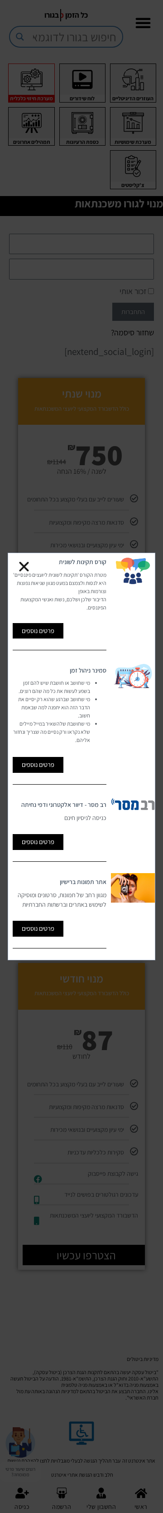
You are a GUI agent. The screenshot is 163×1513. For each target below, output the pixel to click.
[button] (24, 567)
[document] (81, 756)
